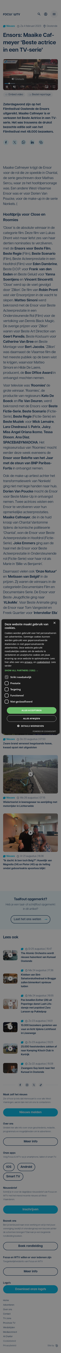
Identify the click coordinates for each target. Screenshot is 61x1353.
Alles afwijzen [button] (31, 718)
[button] (30, 670)
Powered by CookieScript (44, 731)
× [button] (54, 623)
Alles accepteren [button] (32, 710)
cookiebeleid (43, 662)
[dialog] (31, 676)
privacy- (29, 662)
